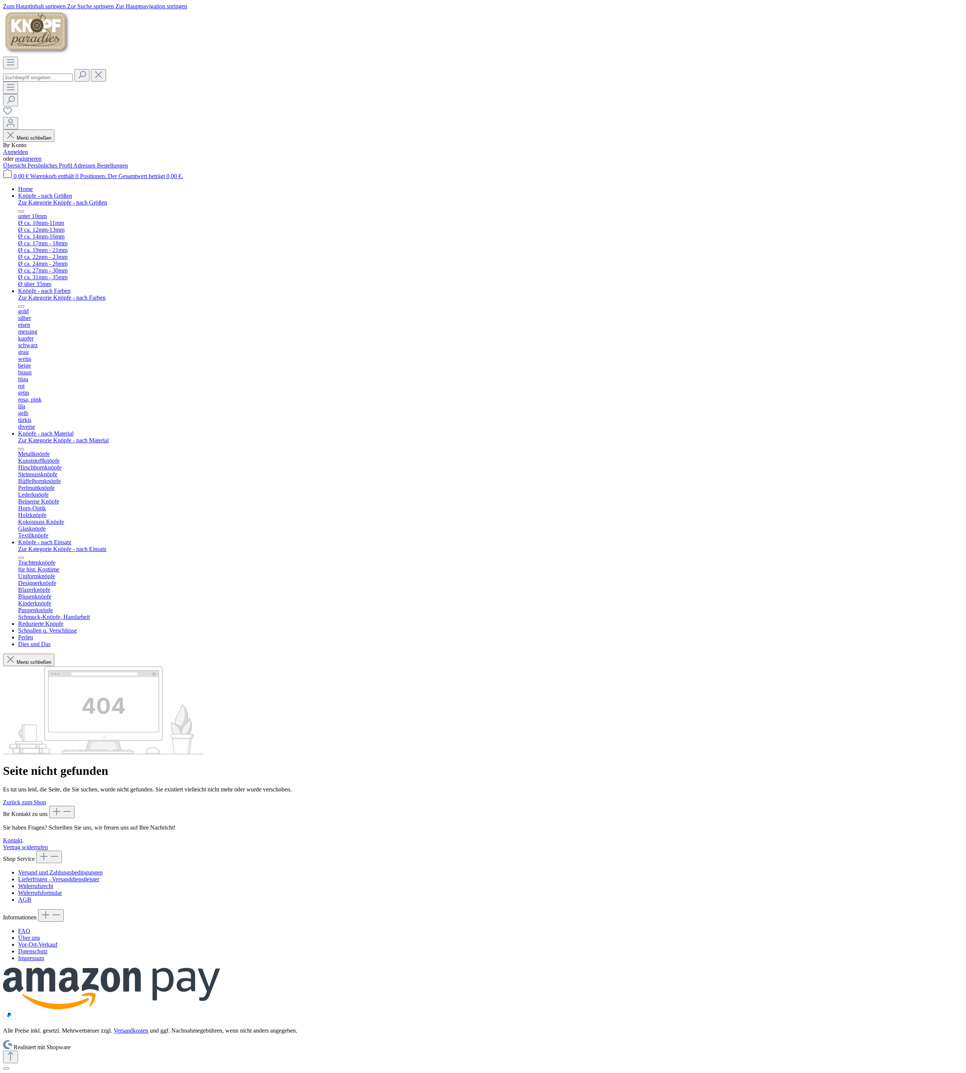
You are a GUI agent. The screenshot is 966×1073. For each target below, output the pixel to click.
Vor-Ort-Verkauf (37, 944)
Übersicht (15, 165)
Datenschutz (33, 951)
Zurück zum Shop (24, 802)
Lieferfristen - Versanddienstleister (58, 879)
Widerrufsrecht (35, 886)
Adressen (85, 165)
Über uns (29, 937)
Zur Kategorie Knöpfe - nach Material (63, 440)
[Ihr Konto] (10, 123)
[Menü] (10, 63)
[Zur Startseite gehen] (37, 53)
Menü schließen (34, 138)
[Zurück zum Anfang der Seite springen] (10, 1057)
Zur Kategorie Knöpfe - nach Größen (62, 202)
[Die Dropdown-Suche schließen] (98, 75)
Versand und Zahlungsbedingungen (60, 872)
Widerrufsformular (40, 893)
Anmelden (15, 152)
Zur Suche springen (91, 6)
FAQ (24, 931)
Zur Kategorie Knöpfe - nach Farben (62, 297)
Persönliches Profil (50, 165)
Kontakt (12, 840)
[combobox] (38, 78)
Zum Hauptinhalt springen (35, 6)
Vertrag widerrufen (25, 847)
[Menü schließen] (21, 211)
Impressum (31, 958)
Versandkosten (131, 1030)
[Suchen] (81, 75)
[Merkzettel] (7, 113)
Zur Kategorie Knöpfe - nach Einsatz (62, 549)
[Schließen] (6, 1068)
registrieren (28, 158)
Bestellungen (112, 165)
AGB (24, 899)
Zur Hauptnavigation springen (151, 6)
